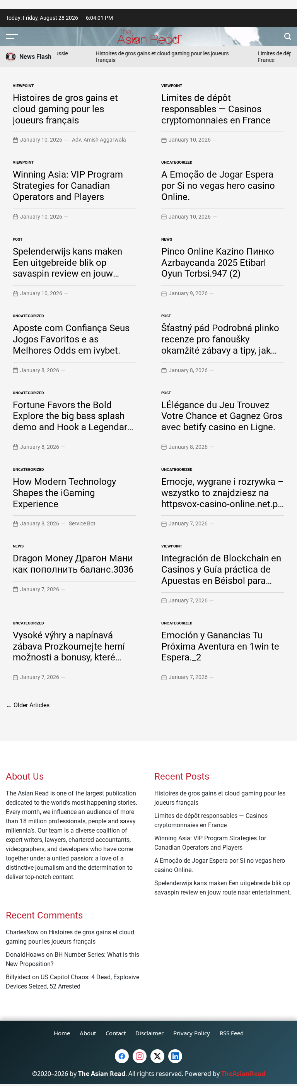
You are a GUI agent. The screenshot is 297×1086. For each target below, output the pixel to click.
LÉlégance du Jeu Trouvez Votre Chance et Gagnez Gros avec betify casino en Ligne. (221, 416)
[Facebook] (122, 1056)
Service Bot (82, 523)
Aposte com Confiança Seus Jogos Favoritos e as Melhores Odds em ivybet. (71, 339)
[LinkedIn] (175, 1056)
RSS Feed (232, 1033)
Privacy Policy (191, 1033)
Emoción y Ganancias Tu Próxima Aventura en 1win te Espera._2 (220, 646)
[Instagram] (140, 1056)
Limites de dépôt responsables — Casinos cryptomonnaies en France (216, 109)
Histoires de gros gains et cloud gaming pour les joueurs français (65, 109)
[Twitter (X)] (157, 1056)
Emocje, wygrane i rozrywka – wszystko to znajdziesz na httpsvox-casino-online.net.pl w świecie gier (222, 498)
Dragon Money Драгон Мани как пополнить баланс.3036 (73, 564)
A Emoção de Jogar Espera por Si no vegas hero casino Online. (218, 185)
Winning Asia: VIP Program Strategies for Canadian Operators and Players (68, 185)
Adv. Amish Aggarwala (99, 140)
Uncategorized (177, 162)
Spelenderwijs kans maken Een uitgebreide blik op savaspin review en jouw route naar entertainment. (67, 268)
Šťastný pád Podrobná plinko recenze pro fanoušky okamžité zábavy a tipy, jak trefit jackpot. (220, 345)
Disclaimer (149, 1033)
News (166, 239)
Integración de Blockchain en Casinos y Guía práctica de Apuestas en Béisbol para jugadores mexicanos (221, 575)
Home (62, 1033)
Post (17, 239)
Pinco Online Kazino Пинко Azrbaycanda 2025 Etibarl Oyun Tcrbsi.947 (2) (217, 262)
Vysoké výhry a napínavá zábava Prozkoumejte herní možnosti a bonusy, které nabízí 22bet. (69, 652)
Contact (116, 1033)
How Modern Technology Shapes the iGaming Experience (64, 493)
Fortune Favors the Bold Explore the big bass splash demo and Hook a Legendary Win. (72, 422)
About (88, 1033)
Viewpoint (23, 86)
